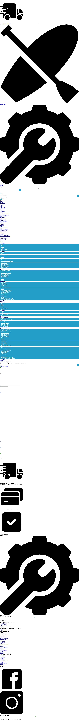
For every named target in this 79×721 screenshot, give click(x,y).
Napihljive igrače (2, 218)
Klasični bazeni (2, 211)
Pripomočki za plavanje (4, 238)
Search (1, 194)
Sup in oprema (2, 203)
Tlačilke (1, 205)
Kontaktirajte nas (2, 657)
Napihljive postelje (5, 264)
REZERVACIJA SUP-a (3, 647)
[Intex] (4, 452)
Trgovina (1, 202)
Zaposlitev (1, 242)
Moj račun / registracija (3, 663)
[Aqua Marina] (4, 372)
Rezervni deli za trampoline (4, 215)
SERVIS (1, 648)
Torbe (1, 206)
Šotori (1, 228)
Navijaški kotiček (4, 276)
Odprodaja (1, 222)
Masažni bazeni (2, 316)
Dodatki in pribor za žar (6, 287)
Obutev (2, 279)
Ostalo (1, 237)
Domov (1, 201)
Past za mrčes (2, 233)
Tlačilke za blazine (3, 220)
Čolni (1, 209)
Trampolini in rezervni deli (4, 638)
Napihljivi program (3, 216)
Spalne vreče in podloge (4, 229)
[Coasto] (4, 391)
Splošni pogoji (2, 655)
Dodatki (1, 212)
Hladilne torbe (4, 293)
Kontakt (1, 241)
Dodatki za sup (2, 207)
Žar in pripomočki (3, 239)
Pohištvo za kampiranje (4, 230)
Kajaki (2, 252)
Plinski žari (2, 224)
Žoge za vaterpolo (5, 277)
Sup (2, 244)
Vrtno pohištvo (2, 300)
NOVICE (1, 652)
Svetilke (1, 234)
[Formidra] (4, 446)
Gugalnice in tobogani (6, 270)
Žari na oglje (2, 223)
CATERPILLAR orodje (3, 221)
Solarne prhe (4, 271)
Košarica (1, 664)
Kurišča (1, 226)
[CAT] (10, 385)
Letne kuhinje (2, 225)
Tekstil (2, 250)
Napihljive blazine (3, 219)
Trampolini (1, 214)
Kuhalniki (1, 232)
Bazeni (1, 210)
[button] (39, 193)
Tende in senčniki (3, 231)
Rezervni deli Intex (5, 275)
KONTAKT (1, 649)
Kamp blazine (2, 217)
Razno (1, 240)
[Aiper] (4, 366)
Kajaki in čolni (2, 208)
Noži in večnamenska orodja (4, 235)
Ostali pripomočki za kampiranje (5, 236)
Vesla (1, 204)
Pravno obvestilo (2, 656)
